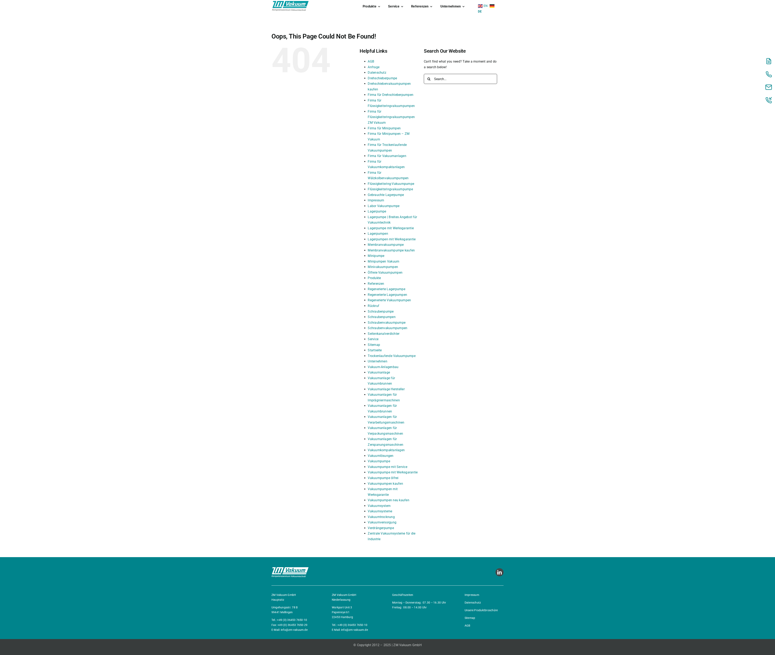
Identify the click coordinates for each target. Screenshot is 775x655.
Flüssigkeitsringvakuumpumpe (390, 189)
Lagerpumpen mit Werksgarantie (392, 239)
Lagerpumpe (377, 211)
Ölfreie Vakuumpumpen (385, 272)
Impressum (376, 200)
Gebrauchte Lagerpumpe (386, 195)
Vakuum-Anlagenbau (383, 367)
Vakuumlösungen (380, 456)
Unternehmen (377, 361)
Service (373, 339)
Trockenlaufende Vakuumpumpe (391, 356)
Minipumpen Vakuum (383, 261)
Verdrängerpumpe (381, 528)
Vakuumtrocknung (381, 517)
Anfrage (373, 67)
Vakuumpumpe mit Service (387, 467)
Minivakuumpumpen (383, 267)
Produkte (374, 278)
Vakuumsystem (379, 506)
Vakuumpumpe (379, 461)
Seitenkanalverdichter (383, 334)
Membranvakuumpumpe (386, 245)
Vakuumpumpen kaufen (385, 483)
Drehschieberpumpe (382, 78)
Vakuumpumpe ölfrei (383, 478)
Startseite (375, 350)
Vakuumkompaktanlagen (386, 450)
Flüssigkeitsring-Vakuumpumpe (391, 184)
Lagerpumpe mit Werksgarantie (391, 228)
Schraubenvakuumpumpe (386, 322)
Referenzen (376, 284)
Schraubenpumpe (381, 311)
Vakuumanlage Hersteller (386, 389)
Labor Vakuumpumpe (383, 206)
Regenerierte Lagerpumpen (387, 295)
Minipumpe (376, 256)
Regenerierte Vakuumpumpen (389, 300)
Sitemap (374, 345)
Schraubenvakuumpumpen (387, 328)
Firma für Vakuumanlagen (387, 156)
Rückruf (373, 306)
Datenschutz (377, 72)
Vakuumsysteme (380, 511)
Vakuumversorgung (382, 522)
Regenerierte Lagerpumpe (386, 289)
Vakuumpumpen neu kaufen (388, 500)
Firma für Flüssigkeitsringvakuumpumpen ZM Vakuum (391, 117)
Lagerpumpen (378, 233)
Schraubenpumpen (382, 317)
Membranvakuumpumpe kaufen (391, 250)
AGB (371, 61)
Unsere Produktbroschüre (481, 610)
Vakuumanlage (379, 372)
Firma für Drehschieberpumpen (390, 95)
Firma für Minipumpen (384, 128)
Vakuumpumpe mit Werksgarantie (393, 472)
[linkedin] (499, 572)
